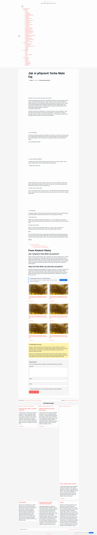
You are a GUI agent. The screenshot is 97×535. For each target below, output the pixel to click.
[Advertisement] (48, 89)
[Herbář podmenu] (27, 9)
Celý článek (21, 426)
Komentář (31, 366)
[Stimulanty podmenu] (28, 57)
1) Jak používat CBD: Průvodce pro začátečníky (32, 400)
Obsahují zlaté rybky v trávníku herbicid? (28, 409)
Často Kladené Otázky (35, 244)
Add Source (91, 532)
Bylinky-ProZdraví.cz (24, 529)
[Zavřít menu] (22, 6)
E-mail (30, 383)
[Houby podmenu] (26, 42)
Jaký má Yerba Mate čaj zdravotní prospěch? (41, 247)
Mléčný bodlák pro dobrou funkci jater (47, 409)
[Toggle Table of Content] (29, 242)
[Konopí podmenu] (27, 50)
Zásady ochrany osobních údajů (73, 529)
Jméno (30, 378)
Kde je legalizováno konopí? (68, 483)
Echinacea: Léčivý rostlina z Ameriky (71, 400)
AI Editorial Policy (48, 533)
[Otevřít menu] (19, 36)
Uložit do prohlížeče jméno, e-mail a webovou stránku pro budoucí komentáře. (46, 389)
